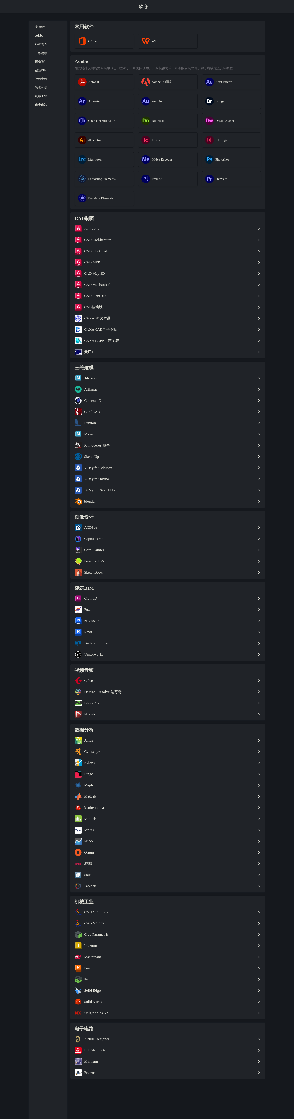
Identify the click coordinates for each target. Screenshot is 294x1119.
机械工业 (41, 96)
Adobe (39, 35)
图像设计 (41, 61)
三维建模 (41, 53)
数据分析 (41, 87)
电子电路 (41, 104)
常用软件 (41, 27)
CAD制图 (41, 44)
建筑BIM (41, 70)
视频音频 (41, 79)
